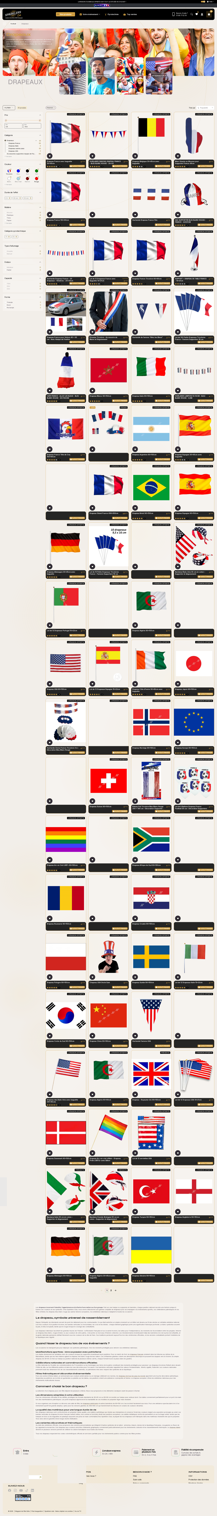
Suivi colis (137, 1479)
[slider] (6, 120)
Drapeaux (50, 108)
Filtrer (8, 108)
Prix (6, 115)
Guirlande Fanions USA (141, 1041)
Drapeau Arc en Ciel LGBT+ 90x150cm (62, 865)
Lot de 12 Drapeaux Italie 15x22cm (188, 982)
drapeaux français (136, 1354)
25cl (8, 286)
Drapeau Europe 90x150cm (186, 748)
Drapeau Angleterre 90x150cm (187, 1217)
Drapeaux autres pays (16, 148)
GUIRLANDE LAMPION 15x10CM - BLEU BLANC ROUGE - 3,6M (190, 397)
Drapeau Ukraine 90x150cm (143, 1276)
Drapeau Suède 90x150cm (143, 982)
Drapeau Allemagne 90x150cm (59, 1276)
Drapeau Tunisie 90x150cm (101, 748)
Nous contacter (139, 1487)
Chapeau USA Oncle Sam (100, 982)
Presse (82, 1479)
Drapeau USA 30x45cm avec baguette (105, 924)
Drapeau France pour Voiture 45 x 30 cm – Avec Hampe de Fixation (62, 338)
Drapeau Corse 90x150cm (100, 865)
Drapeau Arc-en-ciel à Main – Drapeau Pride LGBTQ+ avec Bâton (105, 1159)
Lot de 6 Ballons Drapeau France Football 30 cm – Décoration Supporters (191, 807)
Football (13, 24)
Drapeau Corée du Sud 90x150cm (60, 1041)
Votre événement (91, 14)
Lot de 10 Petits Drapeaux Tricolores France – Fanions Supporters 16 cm (104, 573)
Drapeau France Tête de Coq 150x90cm (58, 456)
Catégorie (9, 135)
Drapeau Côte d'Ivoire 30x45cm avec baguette (147, 690)
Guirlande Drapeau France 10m (144, 220)
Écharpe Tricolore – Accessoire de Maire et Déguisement (103, 338)
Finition (8, 262)
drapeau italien (175, 1427)
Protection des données (199, 1479)
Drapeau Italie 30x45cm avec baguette (191, 631)
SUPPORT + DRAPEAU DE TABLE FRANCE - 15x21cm (190, 280)
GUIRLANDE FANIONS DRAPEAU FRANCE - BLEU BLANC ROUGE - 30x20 (105, 162)
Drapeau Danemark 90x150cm (59, 1158)
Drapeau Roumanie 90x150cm (59, 924)
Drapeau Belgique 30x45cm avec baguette (145, 162)
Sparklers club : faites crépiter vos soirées (59, 1511)
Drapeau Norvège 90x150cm (144, 748)
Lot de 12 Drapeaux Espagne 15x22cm (105, 689)
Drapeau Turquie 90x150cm (143, 1217)
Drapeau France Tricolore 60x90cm (147, 279)
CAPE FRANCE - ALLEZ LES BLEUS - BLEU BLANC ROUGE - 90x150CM (63, 397)
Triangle (10, 302)
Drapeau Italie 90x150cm (142, 396)
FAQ (135, 1476)
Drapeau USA (13, 151)
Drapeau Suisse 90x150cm (100, 806)
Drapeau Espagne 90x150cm (186, 513)
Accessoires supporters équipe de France (22, 154)
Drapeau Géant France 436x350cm (104, 513)
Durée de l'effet (11, 192)
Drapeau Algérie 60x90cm (100, 1100)
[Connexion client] (201, 14)
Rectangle (10, 307)
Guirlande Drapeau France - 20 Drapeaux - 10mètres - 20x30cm (60, 280)
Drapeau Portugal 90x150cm (58, 513)
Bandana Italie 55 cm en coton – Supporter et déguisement (60, 1218)
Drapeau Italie (13, 146)
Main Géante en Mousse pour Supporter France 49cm (187, 162)
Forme (7, 297)
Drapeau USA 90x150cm (56, 689)
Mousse (9, 212)
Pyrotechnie (113, 14)
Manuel (9, 254)
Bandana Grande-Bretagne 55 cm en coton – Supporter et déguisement (104, 1218)
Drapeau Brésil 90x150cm (142, 513)
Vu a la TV (78, 1511)
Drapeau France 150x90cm (58, 220)
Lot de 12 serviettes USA (142, 1158)
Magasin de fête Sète (22, 1511)
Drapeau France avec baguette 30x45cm (59, 162)
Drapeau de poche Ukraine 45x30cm (147, 572)
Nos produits (65, 14)
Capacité (8, 278)
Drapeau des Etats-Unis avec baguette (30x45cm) (62, 1101)
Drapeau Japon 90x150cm (185, 689)
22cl (8, 289)
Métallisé (10, 267)
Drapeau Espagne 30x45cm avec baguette (188, 456)
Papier (9, 220)
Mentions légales (196, 1483)
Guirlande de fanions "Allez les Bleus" (147, 337)
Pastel (9, 270)
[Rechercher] (192, 14)
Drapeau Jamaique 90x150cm (187, 1276)
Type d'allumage (12, 246)
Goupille (10, 251)
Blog (81, 1483)
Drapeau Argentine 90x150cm (144, 455)
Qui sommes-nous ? (87, 1476)
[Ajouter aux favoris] (49, 156)
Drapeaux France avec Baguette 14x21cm (103, 221)
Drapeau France (14, 143)
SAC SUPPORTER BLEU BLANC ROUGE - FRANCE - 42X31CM (190, 221)
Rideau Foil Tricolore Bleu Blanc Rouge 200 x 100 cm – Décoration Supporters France (147, 808)
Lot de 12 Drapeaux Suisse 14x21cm (189, 865)
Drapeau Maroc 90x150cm (100, 396)
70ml (8, 283)
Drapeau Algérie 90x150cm (143, 631)
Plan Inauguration (37, 1511)
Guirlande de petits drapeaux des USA (190, 1158)
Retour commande (141, 1483)
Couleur (8, 164)
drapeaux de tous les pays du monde (132, 1376)
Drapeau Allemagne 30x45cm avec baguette (61, 573)
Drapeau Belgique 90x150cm (101, 631)
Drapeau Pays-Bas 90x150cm (187, 924)
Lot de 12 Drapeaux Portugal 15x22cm (62, 631)
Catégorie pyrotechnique (15, 231)
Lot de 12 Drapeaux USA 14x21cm (188, 1100)
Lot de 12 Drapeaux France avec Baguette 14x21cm (103, 280)
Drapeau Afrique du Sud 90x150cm (146, 865)
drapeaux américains (90, 1403)
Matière (8, 207)
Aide (211, 1)
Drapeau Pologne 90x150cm (58, 982)
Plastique (10, 215)
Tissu (9, 218)
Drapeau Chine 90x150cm (100, 1041)
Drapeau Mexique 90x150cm (186, 1041)
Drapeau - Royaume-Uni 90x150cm (146, 1100)
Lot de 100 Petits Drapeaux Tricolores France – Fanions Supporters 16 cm (190, 338)
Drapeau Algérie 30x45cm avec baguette (102, 1277)
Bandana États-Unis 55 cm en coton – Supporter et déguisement (190, 573)
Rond (9, 305)
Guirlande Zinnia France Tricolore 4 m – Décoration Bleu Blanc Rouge (63, 749)
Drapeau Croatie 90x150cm (143, 924)
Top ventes (132, 14)
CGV (190, 1476)
